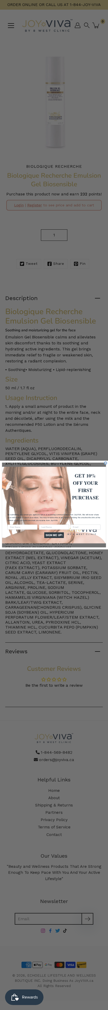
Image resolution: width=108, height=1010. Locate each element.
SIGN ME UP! (54, 535)
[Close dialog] (105, 463)
